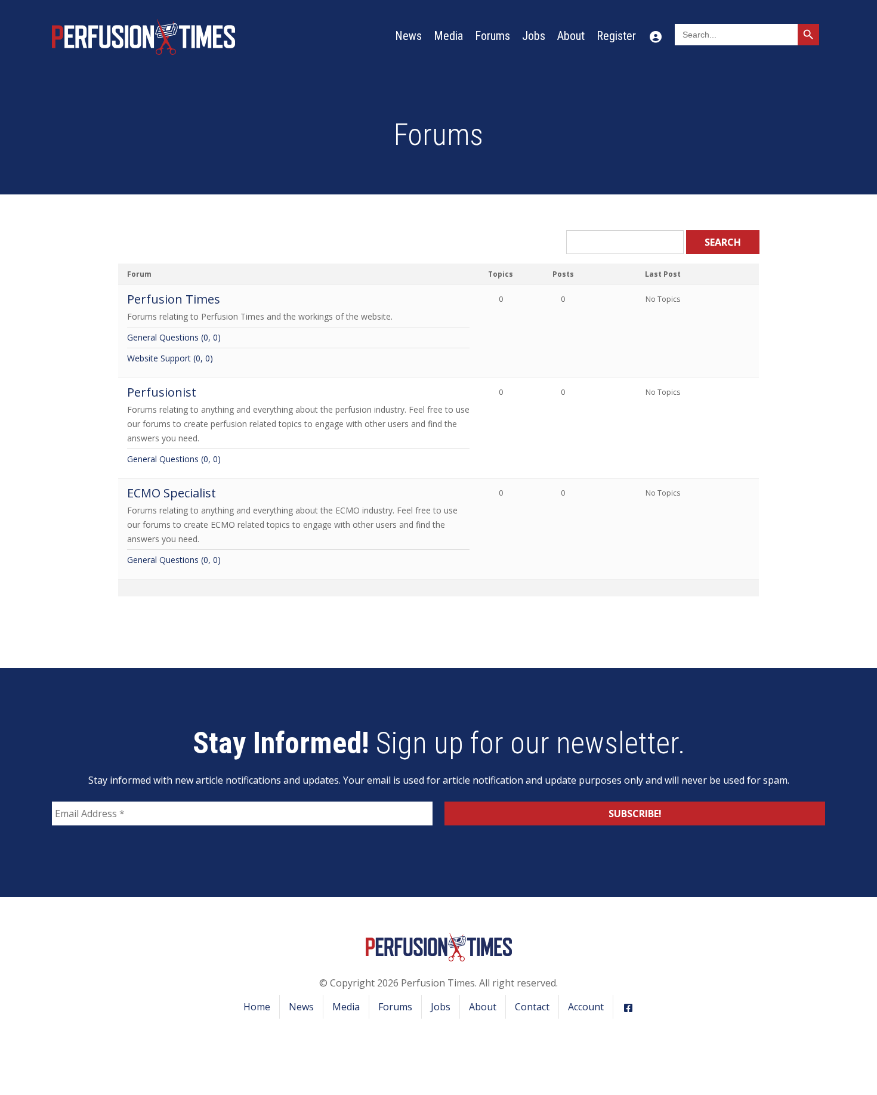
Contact (532, 1006)
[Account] (655, 36)
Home (256, 1006)
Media (448, 36)
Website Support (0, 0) (170, 358)
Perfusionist (161, 392)
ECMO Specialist (171, 493)
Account (586, 1006)
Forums (492, 36)
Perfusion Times (173, 299)
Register (616, 36)
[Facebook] (628, 1007)
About (571, 36)
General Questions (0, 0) (174, 337)
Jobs (533, 36)
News (408, 36)
